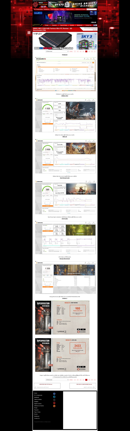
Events (36, 414)
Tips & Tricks (37, 412)
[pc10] (66, 92)
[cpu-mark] (66, 255)
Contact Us (37, 418)
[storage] (66, 294)
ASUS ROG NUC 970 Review (45, 384)
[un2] (66, 335)
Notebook (36, 397)
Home (35, 393)
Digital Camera (37, 403)
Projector (36, 410)
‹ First (71, 51)
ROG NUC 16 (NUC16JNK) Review (84, 384)
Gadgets (36, 401)
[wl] (66, 174)
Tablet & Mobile (38, 399)
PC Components (38, 395)
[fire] (66, 133)
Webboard (36, 416)
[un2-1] (66, 373)
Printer (35, 407)
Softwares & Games (39, 405)
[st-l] (66, 215)
